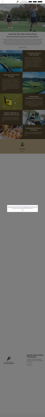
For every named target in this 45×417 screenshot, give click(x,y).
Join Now (30, 1)
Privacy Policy (26, 206)
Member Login (40, 1)
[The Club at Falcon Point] (22, 2)
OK (22, 210)
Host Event (34, 1)
